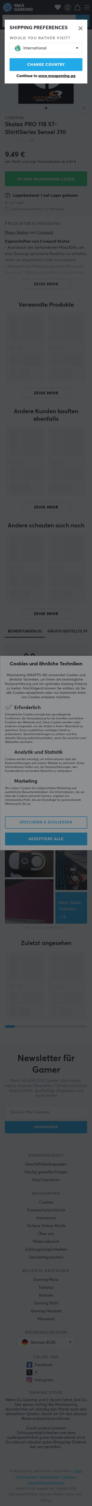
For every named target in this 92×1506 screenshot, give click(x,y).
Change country (46, 65)
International (35, 48)
